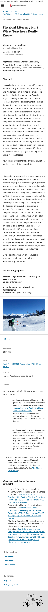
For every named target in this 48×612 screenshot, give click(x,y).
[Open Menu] (2, 5)
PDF (8, 339)
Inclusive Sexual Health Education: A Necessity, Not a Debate (25, 509)
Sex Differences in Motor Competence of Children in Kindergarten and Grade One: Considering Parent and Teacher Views (26, 533)
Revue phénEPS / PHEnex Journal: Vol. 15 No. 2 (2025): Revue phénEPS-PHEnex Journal (26, 516)
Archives (14, 11)
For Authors (8, 560)
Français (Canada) (12, 584)
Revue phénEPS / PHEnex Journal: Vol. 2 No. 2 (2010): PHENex (26, 501)
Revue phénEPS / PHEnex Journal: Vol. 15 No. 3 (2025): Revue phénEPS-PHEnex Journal (26, 539)
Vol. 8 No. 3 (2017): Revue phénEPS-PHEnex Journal (23, 14)
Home (5, 11)
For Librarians (9, 564)
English (7, 580)
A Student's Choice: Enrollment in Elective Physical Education (26, 495)
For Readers (8, 557)
